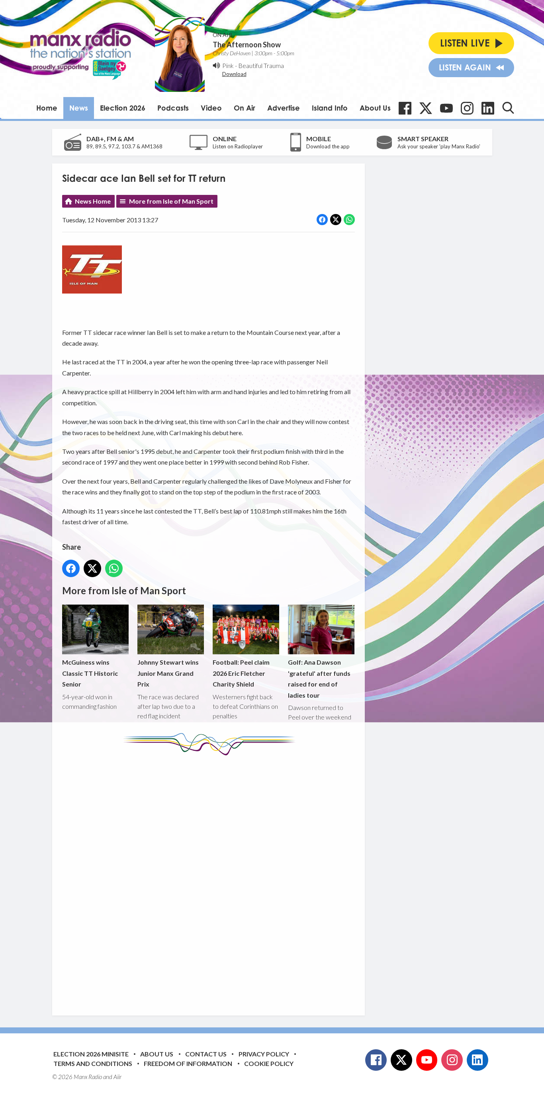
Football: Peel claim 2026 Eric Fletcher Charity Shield (241, 673)
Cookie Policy (269, 1063)
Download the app (328, 146)
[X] (425, 108)
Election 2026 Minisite (91, 1054)
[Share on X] (335, 219)
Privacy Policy (264, 1054)
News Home (93, 201)
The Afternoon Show (247, 44)
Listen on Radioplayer (238, 146)
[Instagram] (467, 108)
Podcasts (173, 107)
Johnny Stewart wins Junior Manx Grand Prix (168, 673)
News (78, 107)
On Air (244, 107)
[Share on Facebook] (322, 219)
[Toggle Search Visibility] (508, 108)
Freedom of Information (188, 1063)
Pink (228, 65)
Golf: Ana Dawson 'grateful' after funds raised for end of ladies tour (319, 678)
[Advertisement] (211, 879)
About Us (375, 107)
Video (211, 107)
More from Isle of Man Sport (171, 201)
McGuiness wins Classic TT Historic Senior (90, 673)
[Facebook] (405, 108)
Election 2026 (122, 107)
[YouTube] (446, 108)
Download (234, 74)
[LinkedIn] (487, 108)
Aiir (117, 1076)
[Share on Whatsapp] (349, 219)
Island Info (330, 107)
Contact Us (206, 1054)
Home (46, 107)
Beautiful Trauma (261, 65)
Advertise (283, 107)
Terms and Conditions (92, 1063)
